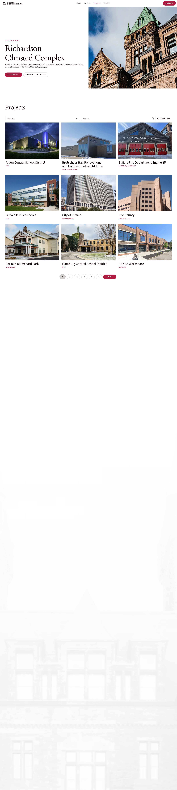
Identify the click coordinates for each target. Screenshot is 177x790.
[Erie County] (145, 197)
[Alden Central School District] (32, 146)
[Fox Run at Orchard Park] (32, 246)
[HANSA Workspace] (145, 246)
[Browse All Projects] (35, 75)
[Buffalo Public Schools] (32, 197)
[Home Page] (13, 3)
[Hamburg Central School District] (88, 246)
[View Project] (13, 75)
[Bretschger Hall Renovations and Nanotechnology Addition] (88, 146)
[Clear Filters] (163, 118)
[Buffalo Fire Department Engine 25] (145, 146)
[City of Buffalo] (88, 197)
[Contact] (169, 3)
